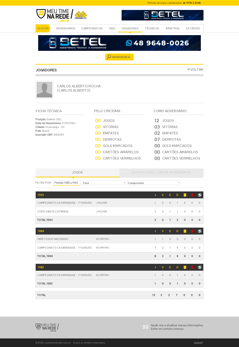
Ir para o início (47, 327)
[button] (104, 182)
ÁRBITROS (173, 28)
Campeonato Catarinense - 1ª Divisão (64, 202)
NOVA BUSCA (121, 57)
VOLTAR (196, 69)
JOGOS (77, 172)
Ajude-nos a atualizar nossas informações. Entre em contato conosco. (177, 327)
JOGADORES (130, 28)
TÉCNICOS (152, 28)
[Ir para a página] (162, 14)
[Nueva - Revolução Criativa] (198, 342)
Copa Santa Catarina (52, 211)
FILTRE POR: (44, 182)
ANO (112, 28)
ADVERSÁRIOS (66, 28)
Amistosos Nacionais (52, 239)
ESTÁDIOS (193, 28)
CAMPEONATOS (92, 28)
